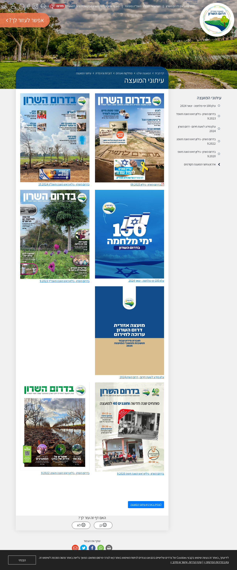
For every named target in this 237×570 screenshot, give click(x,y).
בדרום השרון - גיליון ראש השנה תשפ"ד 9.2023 (64, 281)
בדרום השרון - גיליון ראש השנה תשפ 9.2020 (197, 154)
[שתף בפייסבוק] (92, 548)
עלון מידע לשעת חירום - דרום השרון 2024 (197, 129)
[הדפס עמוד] (109, 548)
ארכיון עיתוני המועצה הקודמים (200, 164)
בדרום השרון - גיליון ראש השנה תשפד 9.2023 (196, 116)
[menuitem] (177, 6)
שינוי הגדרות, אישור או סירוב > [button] (186, 562)
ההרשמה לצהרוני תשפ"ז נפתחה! (142, 6)
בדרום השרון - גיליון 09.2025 (146, 184)
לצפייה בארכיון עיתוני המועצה (146, 504)
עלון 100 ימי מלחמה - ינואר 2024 (198, 106)
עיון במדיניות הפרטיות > (216, 562)
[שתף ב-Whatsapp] (101, 548)
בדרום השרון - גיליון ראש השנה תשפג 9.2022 (196, 141)
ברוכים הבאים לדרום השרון (180, 6)
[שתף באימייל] (75, 548)
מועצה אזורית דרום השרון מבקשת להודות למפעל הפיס (90, 6)
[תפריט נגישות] (6, 6)
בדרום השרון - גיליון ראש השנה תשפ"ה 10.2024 (64, 184)
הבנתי (22, 560)
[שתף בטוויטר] (84, 548)
